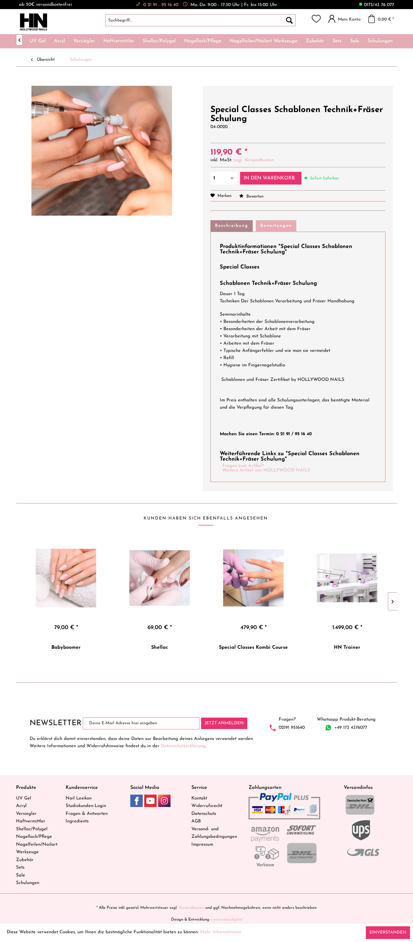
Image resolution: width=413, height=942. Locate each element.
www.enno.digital (227, 919)
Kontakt (199, 798)
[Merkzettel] (316, 18)
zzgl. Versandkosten (254, 160)
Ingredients (77, 821)
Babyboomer (66, 647)
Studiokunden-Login (86, 806)
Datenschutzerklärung (183, 746)
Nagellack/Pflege (34, 836)
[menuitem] (206, 20)
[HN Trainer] (347, 578)
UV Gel (23, 798)
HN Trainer (347, 647)
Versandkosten (191, 908)
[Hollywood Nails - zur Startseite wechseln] (33, 22)
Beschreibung (231, 225)
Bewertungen (276, 225)
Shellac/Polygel (31, 829)
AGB (196, 821)
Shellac (159, 647)
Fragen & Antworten (87, 814)
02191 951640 (292, 727)
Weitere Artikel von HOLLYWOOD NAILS (266, 470)
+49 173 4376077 (350, 727)
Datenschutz (203, 814)
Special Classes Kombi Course (253, 647)
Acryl (21, 806)
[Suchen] (289, 20)
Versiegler (26, 814)
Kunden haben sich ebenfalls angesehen (206, 518)
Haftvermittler (30, 821)
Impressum (202, 844)
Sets (20, 867)
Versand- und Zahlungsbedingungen (214, 833)
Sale (20, 875)
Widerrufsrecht (206, 806)
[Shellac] (159, 578)
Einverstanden (387, 932)
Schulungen (27, 883)
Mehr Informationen (220, 932)
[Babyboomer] (66, 578)
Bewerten (254, 196)
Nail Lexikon (79, 798)
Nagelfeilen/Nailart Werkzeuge (36, 848)
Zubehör (25, 860)
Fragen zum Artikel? (243, 466)
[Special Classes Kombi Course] (253, 578)
